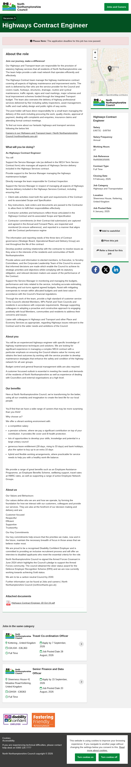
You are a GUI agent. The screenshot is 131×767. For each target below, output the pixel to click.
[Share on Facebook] (96, 270)
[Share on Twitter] (106, 270)
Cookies (6, 738)
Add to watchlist (111, 231)
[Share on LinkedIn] (116, 270)
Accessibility (8, 740)
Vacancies (8, 18)
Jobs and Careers (116, 7)
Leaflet (100, 95)
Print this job (111, 240)
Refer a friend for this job (111, 252)
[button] (110, 69)
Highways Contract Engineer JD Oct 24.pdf (33, 603)
